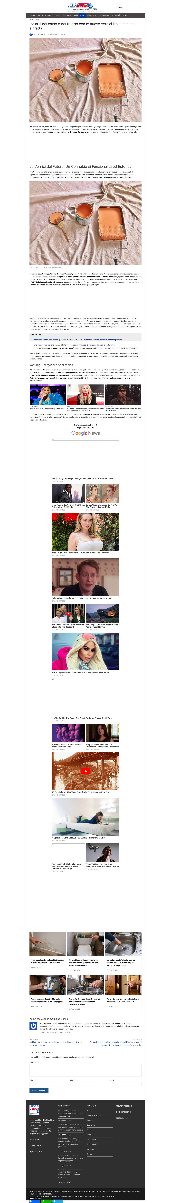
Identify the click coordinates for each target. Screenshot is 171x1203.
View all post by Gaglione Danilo (51, 1032)
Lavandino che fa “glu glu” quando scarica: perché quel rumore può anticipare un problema (69, 1143)
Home (32, 20)
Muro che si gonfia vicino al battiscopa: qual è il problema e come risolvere (70, 1113)
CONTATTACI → (35, 1152)
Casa (38, 20)
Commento (34, 1062)
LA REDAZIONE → (36, 1146)
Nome (32, 1080)
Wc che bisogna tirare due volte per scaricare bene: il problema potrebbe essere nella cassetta (71, 1127)
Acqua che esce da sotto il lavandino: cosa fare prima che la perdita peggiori (70, 1158)
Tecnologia (91, 1139)
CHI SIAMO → (35, 1140)
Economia (91, 1125)
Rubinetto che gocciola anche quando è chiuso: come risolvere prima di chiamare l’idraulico (70, 1173)
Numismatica (92, 1144)
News (89, 1154)
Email (72, 1080)
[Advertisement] (85, 150)
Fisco (89, 1130)
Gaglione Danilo (39, 34)
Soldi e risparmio (93, 1115)
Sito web (112, 1080)
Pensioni (90, 1120)
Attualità (90, 1149)
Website (67, 1032)
